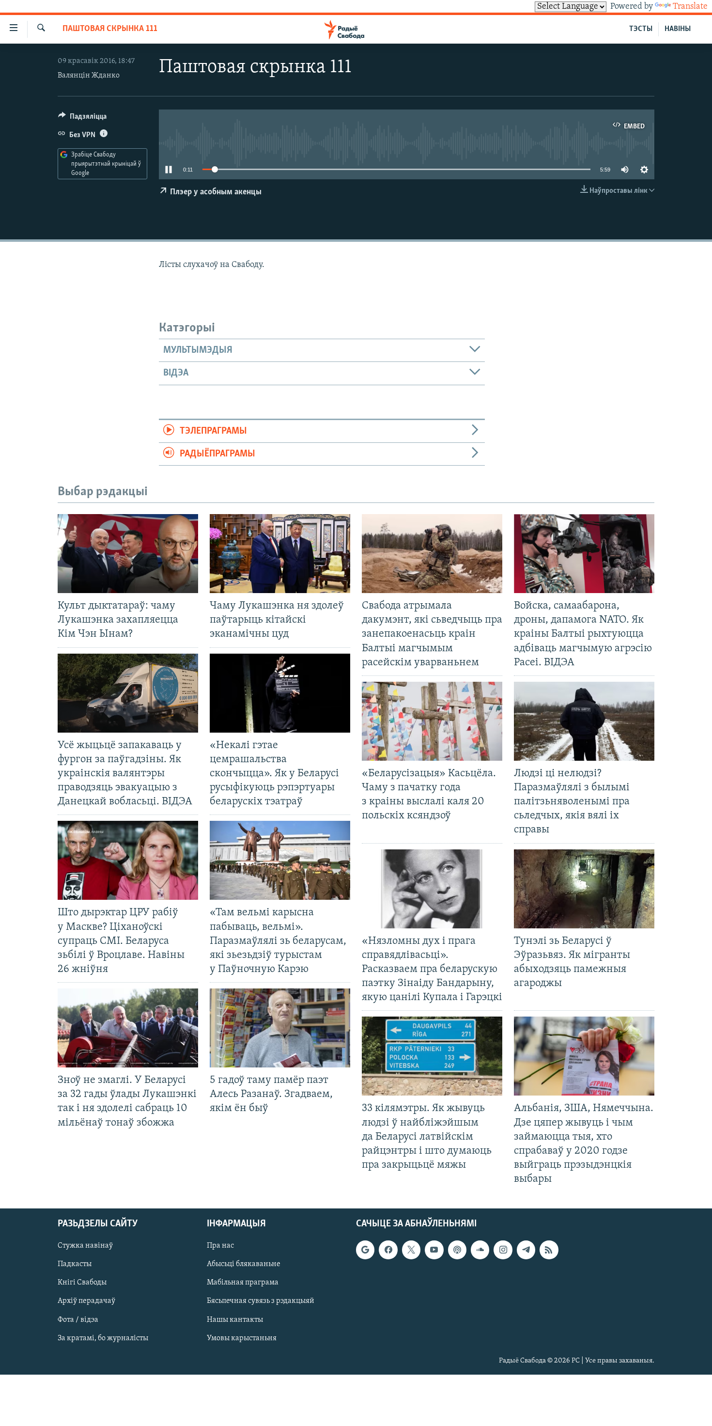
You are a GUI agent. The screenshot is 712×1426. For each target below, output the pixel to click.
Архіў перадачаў (86, 1301)
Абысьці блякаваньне (243, 1265)
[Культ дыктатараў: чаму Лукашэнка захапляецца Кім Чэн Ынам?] (128, 553)
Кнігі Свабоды (82, 1283)
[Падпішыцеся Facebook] (388, 1250)
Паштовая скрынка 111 (109, 29)
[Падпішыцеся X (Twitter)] (411, 1250)
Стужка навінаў (85, 1246)
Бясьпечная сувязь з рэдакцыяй (260, 1301)
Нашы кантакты (235, 1320)
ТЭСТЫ (640, 29)
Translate (690, 6)
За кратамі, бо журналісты (103, 1338)
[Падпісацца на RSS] (549, 1250)
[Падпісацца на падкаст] (457, 1250)
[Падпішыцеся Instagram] (503, 1250)
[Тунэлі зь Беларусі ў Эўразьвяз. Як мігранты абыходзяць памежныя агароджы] (584, 888)
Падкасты (75, 1265)
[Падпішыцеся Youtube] (434, 1250)
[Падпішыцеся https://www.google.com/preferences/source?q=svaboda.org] (365, 1250)
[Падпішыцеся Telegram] (526, 1250)
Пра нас (220, 1246)
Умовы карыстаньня (242, 1338)
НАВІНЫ (678, 29)
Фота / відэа (78, 1320)
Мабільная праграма (243, 1283)
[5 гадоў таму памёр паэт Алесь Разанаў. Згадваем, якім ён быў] (280, 1027)
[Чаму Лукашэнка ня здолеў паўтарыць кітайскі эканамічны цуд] (280, 553)
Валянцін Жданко (89, 75)
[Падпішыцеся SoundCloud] (480, 1250)
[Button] (82, 119)
